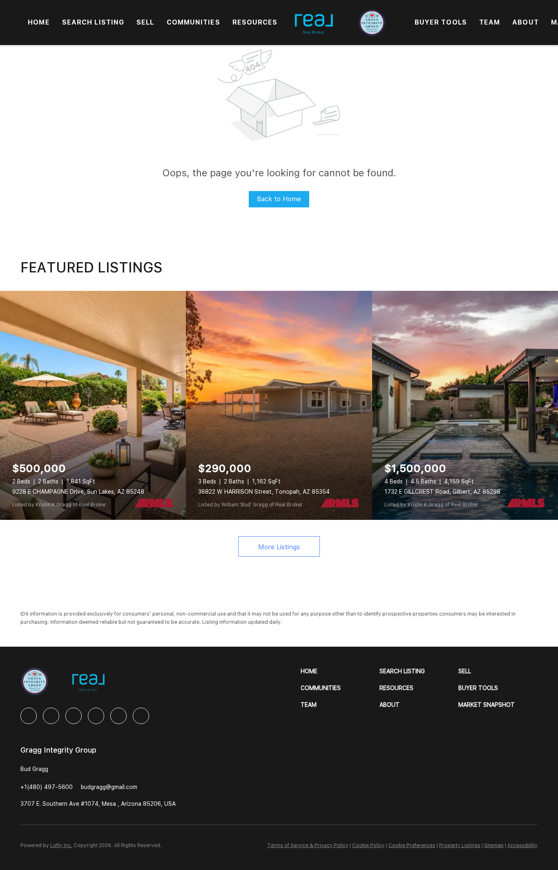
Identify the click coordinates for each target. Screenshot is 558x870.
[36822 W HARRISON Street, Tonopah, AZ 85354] (279, 405)
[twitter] (73, 716)
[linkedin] (51, 716)
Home (38, 22)
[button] (340, 671)
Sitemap (494, 845)
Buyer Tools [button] (441, 22)
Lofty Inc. (61, 845)
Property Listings (459, 845)
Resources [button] (255, 22)
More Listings (279, 547)
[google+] (141, 716)
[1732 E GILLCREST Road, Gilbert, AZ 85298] (465, 405)
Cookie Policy (368, 845)
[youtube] (118, 716)
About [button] (525, 22)
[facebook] (28, 716)
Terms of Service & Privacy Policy (307, 845)
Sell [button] (145, 22)
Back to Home (279, 199)
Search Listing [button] (93, 22)
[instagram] (96, 716)
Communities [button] (193, 22)
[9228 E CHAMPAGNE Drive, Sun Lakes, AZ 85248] (93, 405)
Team (489, 22)
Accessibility (522, 845)
